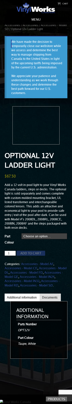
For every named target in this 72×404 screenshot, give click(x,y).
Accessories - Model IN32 (22, 281)
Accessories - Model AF (37, 264)
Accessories (30, 25)
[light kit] (36, 125)
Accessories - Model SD (36, 285)
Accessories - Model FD (26, 272)
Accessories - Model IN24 (37, 277)
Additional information (22, 297)
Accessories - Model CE (21, 268)
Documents (50, 297)
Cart (65, 3)
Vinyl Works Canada (36, 8)
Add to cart (30, 253)
